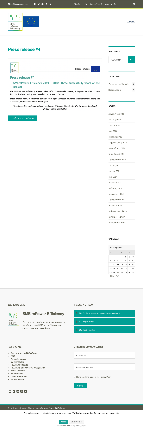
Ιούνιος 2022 (114, 125)
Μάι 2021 (113, 176)
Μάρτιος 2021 (115, 188)
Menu (132, 21)
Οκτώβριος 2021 (116, 153)
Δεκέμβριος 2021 (117, 148)
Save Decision (76, 421)
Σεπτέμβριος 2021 (117, 159)
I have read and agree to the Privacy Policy (93, 376)
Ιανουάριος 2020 (117, 216)
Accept (63, 421)
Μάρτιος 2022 (115, 136)
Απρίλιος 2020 (115, 205)
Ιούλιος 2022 (115, 119)
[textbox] (38, 313)
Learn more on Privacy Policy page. (71, 425)
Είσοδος (77, 4)
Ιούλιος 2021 (115, 165)
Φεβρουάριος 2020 (118, 211)
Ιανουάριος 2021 (117, 193)
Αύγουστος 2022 (116, 113)
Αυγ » (118, 275)
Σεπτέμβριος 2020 (117, 199)
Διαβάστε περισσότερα (23, 118)
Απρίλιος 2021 (115, 182)
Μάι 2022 (113, 131)
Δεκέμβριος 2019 (117, 222)
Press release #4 (24, 49)
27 (118, 272)
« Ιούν (111, 275)
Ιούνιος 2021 (114, 171)
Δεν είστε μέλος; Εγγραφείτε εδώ (100, 4)
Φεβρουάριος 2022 (118, 142)
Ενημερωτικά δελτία (119, 84)
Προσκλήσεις (115, 89)
